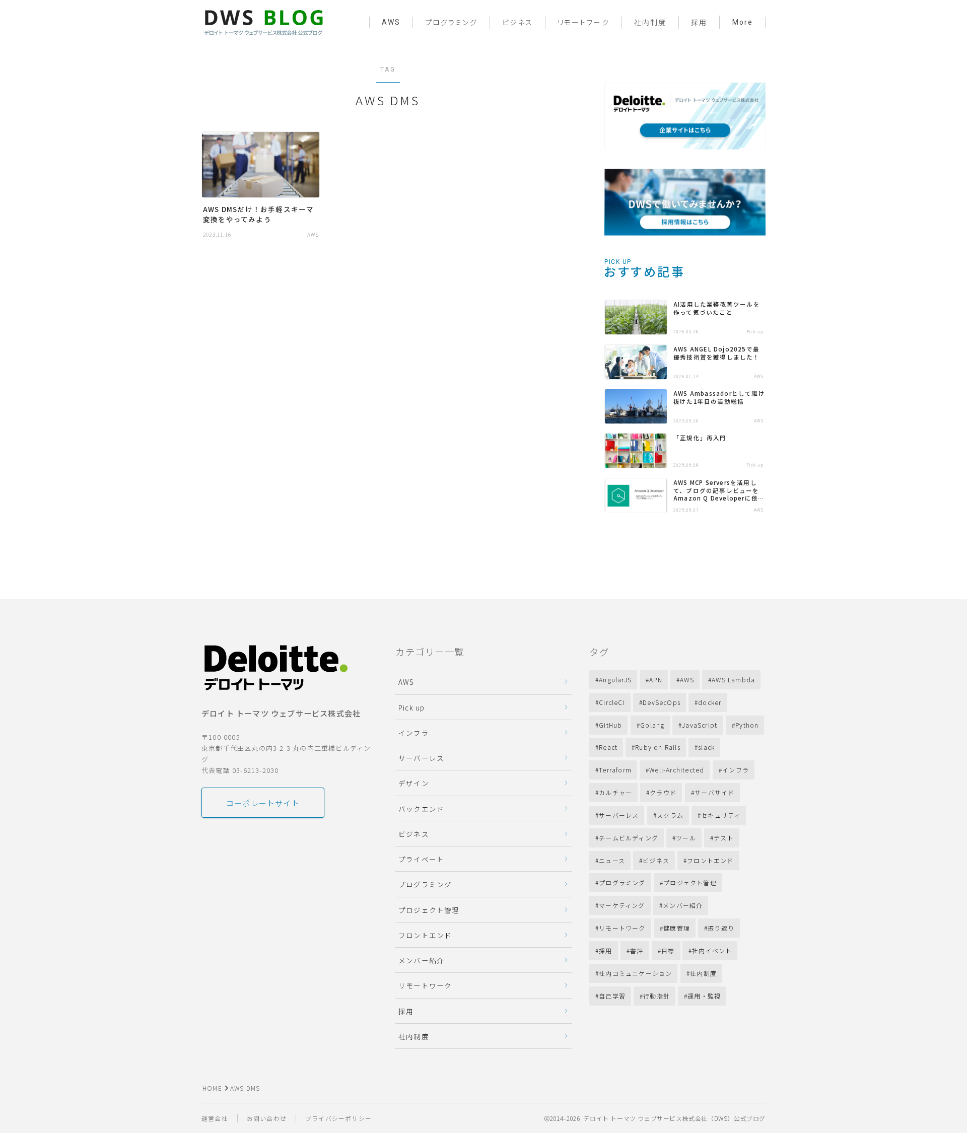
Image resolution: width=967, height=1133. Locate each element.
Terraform (615, 769)
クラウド (663, 792)
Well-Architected (676, 769)
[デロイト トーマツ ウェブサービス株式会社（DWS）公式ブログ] (263, 22)
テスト (724, 837)
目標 (667, 950)
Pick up (411, 707)
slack (707, 747)
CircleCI (612, 702)
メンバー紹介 (421, 960)
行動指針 (656, 996)
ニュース (612, 860)
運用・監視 (704, 996)
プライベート (421, 859)
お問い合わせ (267, 1118)
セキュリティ (720, 815)
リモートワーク (583, 23)
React (608, 747)
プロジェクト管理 (429, 910)
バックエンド (421, 809)
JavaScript (699, 725)
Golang (652, 725)
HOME (212, 1088)
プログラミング (451, 23)
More (742, 22)
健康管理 (676, 928)
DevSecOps (661, 702)
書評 (636, 950)
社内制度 (650, 23)
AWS (391, 22)
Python (746, 725)
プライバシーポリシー (338, 1118)
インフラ (413, 733)
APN (655, 679)
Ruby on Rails (658, 747)
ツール (686, 837)
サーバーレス (421, 758)
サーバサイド (714, 792)
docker (709, 702)
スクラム (670, 815)
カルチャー (615, 792)
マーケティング (622, 905)
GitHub (610, 725)
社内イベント (712, 950)
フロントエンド (425, 935)
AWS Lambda (733, 679)
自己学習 (612, 996)
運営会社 (214, 1118)
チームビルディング (628, 837)
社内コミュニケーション (635, 973)
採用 (699, 23)
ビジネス (517, 23)
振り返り (721, 928)
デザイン (413, 783)
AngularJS (615, 679)
